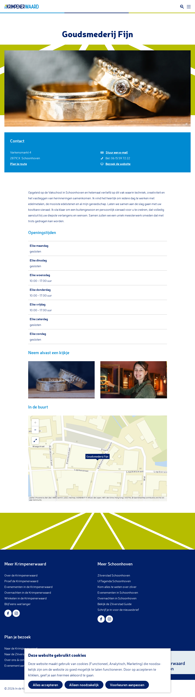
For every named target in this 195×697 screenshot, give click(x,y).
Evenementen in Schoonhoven (118, 592)
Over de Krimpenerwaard (21, 575)
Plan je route (18, 164)
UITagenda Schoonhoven (114, 581)
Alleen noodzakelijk (84, 685)
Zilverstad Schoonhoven (114, 575)
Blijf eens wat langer (17, 604)
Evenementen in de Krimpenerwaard (28, 587)
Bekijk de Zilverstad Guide (115, 604)
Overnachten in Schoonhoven (117, 598)
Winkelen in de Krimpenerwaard (25, 598)
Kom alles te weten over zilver (117, 587)
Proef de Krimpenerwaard (21, 581)
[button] (97, 458)
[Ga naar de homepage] (21, 7)
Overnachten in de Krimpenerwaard (27, 592)
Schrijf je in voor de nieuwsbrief (118, 610)
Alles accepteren (45, 685)
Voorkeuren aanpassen (127, 685)
